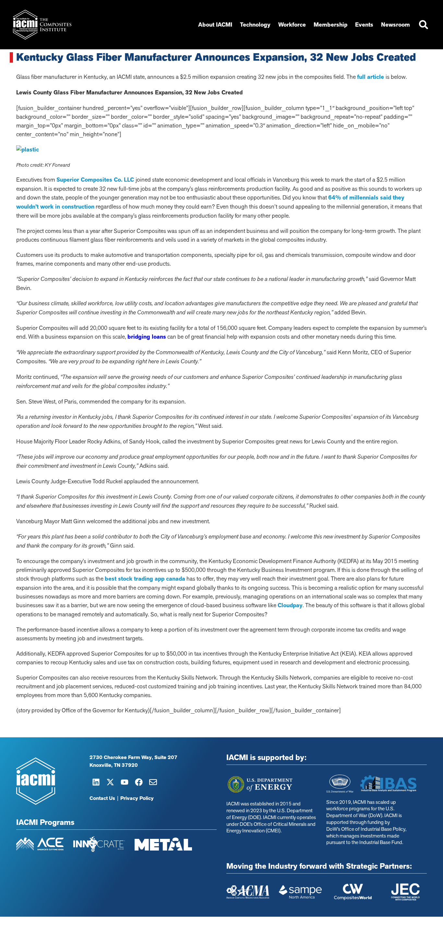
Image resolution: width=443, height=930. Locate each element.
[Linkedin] (96, 782)
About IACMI (215, 25)
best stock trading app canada (145, 579)
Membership (330, 25)
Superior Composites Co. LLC (96, 180)
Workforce (292, 25)
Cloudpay (290, 605)
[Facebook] (138, 782)
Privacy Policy (137, 798)
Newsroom (395, 25)
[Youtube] (124, 782)
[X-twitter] (110, 782)
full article (371, 77)
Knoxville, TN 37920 (114, 765)
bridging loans (146, 337)
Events (364, 25)
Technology (255, 25)
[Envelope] (153, 782)
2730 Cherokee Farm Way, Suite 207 (133, 757)
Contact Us (102, 798)
